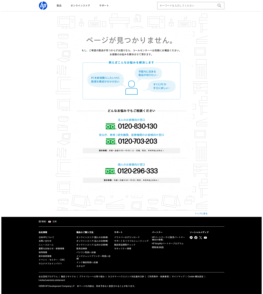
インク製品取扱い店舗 (87, 262)
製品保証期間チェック (124, 245)
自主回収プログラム (48, 276)
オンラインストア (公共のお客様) (92, 245)
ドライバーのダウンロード (127, 237)
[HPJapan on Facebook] (195, 237)
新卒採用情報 (45, 256)
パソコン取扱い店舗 (86, 252)
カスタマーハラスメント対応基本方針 (126, 276)
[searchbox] (188, 5)
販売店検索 (81, 248)
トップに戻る (201, 213)
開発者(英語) (158, 247)
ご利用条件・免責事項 (158, 276)
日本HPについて (46, 237)
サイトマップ (178, 276)
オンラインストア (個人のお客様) (92, 237)
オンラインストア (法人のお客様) (92, 241)
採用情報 (43, 252)
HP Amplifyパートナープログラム (168, 243)
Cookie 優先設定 (195, 276)
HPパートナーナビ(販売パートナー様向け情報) (168, 238)
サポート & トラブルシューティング (131, 241)
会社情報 (43, 232)
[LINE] (191, 237)
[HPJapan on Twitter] (200, 237)
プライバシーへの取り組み (92, 276)
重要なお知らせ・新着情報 (51, 248)
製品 (59, 5)
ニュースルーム (46, 245)
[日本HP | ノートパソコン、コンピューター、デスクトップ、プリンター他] (43, 5)
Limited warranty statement (52, 280)
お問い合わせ (45, 241)
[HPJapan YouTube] (205, 237)
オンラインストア (80, 5)
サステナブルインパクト (50, 263)
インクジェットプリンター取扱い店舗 (93, 257)
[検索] (219, 5)
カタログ (80, 266)
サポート (104, 5)
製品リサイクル (68, 276)
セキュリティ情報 (122, 248)
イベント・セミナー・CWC (52, 260)
